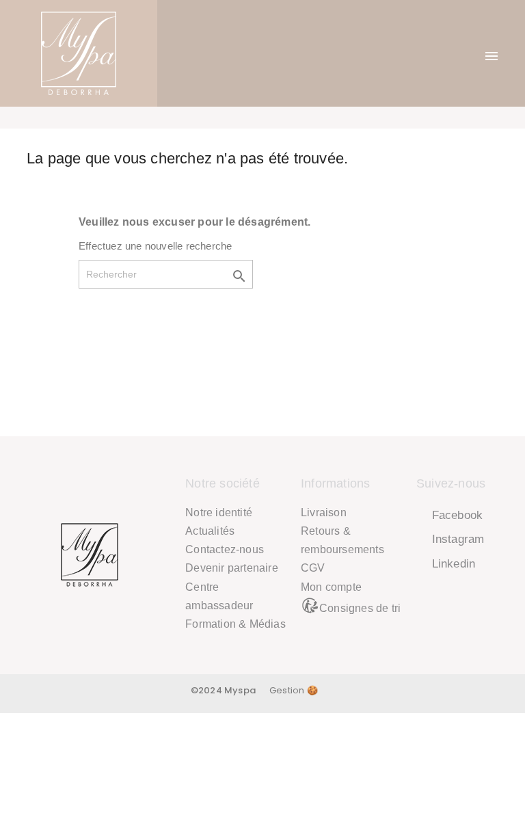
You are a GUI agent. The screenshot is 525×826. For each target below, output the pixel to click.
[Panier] (463, 53)
